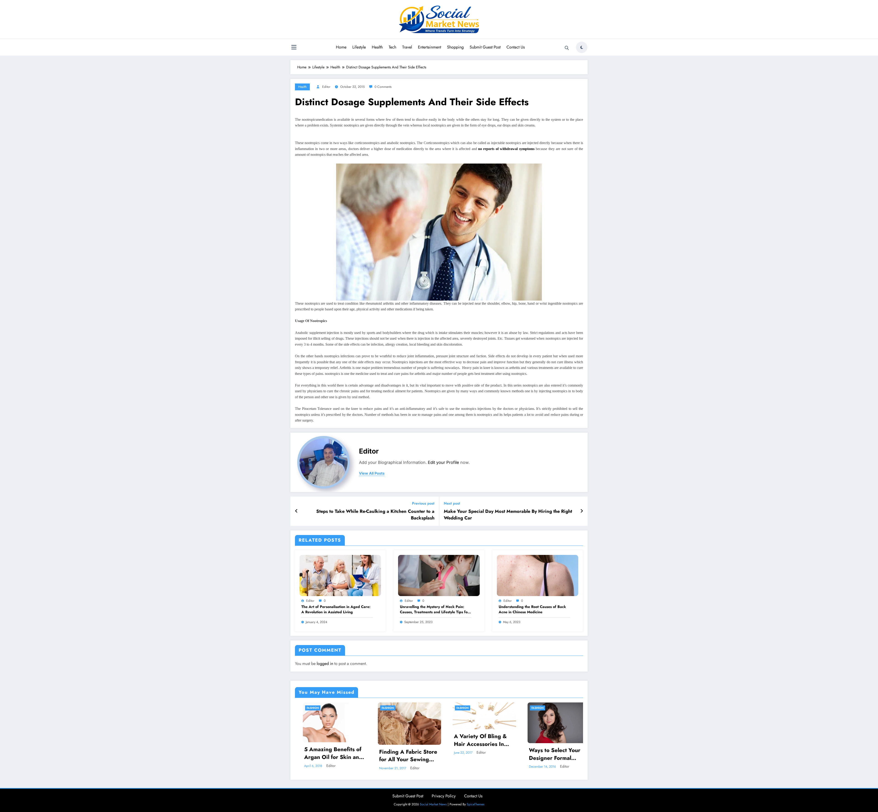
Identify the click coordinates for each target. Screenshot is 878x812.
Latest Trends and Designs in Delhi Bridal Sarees (499, 755)
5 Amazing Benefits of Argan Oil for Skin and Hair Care (574, 753)
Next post (452, 503)
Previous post (423, 503)
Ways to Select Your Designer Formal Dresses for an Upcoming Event (421, 754)
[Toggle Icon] (293, 47)
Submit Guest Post (485, 47)
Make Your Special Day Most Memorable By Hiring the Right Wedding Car (508, 514)
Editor (326, 86)
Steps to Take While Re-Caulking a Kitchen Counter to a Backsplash (375, 514)
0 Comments (383, 86)
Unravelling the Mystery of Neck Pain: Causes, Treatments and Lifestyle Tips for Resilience (434, 609)
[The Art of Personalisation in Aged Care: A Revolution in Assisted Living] (340, 575)
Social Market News (433, 804)
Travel (407, 47)
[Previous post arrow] (296, 511)
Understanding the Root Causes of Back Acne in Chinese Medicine (532, 609)
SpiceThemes (476, 804)
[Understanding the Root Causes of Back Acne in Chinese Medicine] (537, 575)
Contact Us (515, 47)
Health (377, 47)
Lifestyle (359, 47)
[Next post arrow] (581, 511)
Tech (392, 47)
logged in (325, 664)
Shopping (455, 47)
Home (341, 47)
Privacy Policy (444, 796)
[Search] (567, 48)
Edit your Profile (443, 462)
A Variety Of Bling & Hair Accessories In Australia (346, 740)
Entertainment (429, 47)
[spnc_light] (581, 47)
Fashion (329, 708)
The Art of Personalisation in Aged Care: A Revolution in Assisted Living (335, 609)
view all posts (372, 473)
